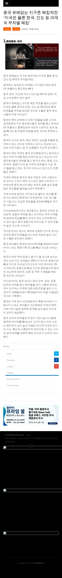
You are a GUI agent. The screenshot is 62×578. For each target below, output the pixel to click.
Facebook (11, 360)
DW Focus (31, 3)
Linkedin (10, 372)
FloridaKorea (39, 563)
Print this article (13, 385)
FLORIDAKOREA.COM (31, 571)
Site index (31, 446)
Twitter (9, 353)
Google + (10, 366)
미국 (16, 28)
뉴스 (7, 28)
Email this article (13, 379)
